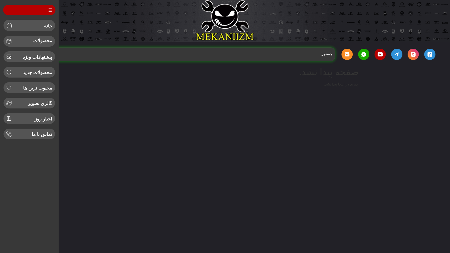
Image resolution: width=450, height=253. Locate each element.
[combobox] (185, 54)
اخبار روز (43, 118)
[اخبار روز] (8, 118)
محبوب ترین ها (37, 87)
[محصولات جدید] (8, 72)
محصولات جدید (37, 72)
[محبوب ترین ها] (8, 87)
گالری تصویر (40, 103)
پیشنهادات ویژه (37, 57)
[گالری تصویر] (8, 103)
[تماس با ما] (8, 134)
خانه (48, 25)
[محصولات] (8, 41)
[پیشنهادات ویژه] (8, 56)
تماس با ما (42, 134)
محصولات (42, 40)
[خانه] (9, 25)
